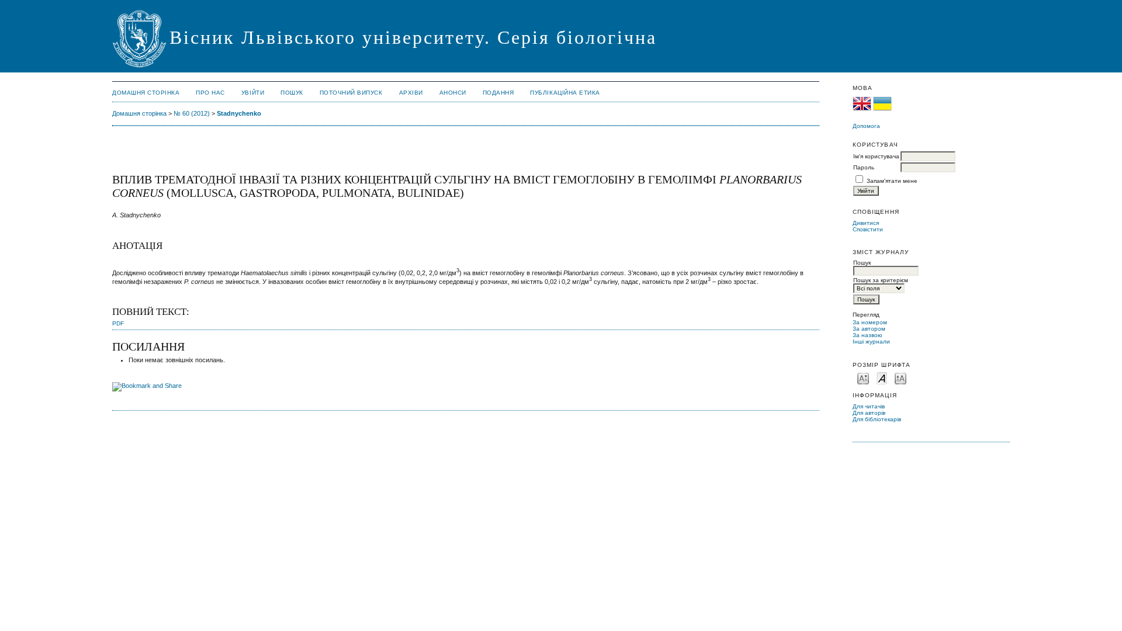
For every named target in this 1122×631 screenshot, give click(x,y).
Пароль (863, 167)
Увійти (252, 92)
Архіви (411, 92)
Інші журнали (871, 341)
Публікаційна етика (565, 92)
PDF (118, 323)
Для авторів (869, 413)
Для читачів (869, 406)
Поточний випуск (351, 92)
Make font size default (882, 377)
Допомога (866, 126)
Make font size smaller (863, 377)
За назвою (867, 335)
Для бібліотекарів (877, 419)
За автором (869, 328)
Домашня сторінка (145, 92)
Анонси (452, 92)
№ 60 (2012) (192, 113)
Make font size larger (900, 377)
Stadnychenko (239, 113)
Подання (498, 92)
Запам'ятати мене (892, 181)
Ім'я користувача (876, 156)
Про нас (210, 92)
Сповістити (868, 229)
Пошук (291, 92)
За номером (870, 322)
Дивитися (866, 223)
